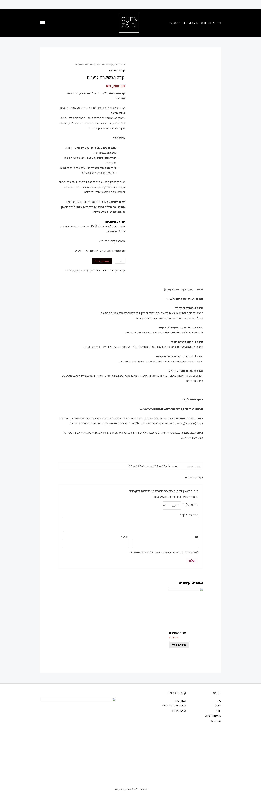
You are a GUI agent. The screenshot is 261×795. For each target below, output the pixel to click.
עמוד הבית (120, 64)
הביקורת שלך (189, 515)
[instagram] (70, 23)
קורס (81, 270)
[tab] (200, 289)
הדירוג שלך (190, 504)
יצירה (92, 270)
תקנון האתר (180, 700)
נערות (86, 270)
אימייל (125, 537)
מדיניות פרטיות (178, 710)
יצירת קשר (216, 720)
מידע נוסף (187, 289)
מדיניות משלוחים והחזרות (173, 705)
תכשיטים (70, 270)
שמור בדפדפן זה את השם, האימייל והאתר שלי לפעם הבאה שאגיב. (163, 552)
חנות (219, 710)
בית (219, 700)
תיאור (200, 289)
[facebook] (58, 23)
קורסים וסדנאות (105, 64)
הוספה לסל (102, 261)
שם (195, 537)
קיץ (76, 270)
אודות (218, 705)
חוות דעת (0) (171, 289)
